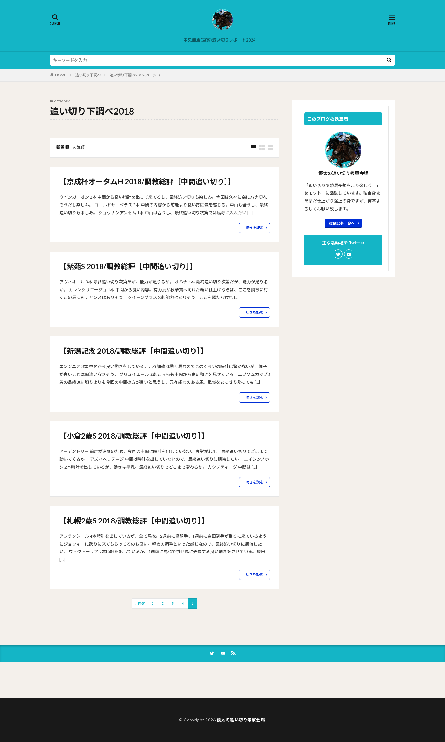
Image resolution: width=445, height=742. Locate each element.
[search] (389, 60)
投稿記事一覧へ (341, 223)
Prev (141, 603)
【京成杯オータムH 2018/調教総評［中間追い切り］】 (147, 181)
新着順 (62, 147)
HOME (60, 75)
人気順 (78, 147)
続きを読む (255, 228)
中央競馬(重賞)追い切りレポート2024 (219, 39)
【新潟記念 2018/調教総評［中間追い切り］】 (133, 350)
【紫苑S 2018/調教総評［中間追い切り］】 (128, 266)
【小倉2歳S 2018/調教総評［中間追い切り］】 (134, 435)
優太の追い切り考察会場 (241, 719)
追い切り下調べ (88, 75)
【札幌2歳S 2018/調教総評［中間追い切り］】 (134, 520)
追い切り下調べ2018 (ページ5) (135, 75)
